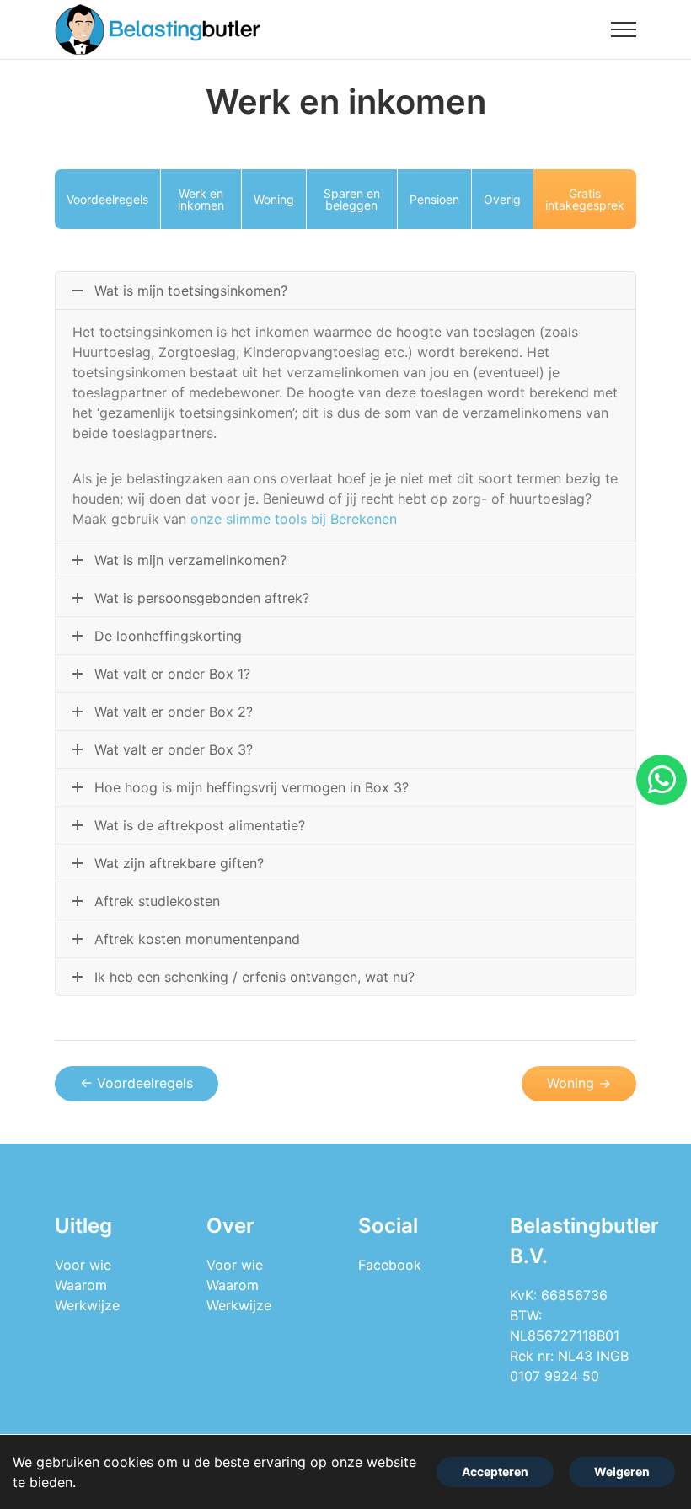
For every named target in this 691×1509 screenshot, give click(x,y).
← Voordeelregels (136, 1082)
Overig (502, 199)
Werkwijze (87, 1305)
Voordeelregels (107, 199)
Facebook (389, 1264)
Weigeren (622, 1471)
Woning (274, 199)
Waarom (81, 1285)
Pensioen (434, 199)
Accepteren (495, 1471)
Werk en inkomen (201, 199)
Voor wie (83, 1264)
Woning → (579, 1082)
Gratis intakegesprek (584, 199)
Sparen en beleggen (352, 199)
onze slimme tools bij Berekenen (293, 518)
